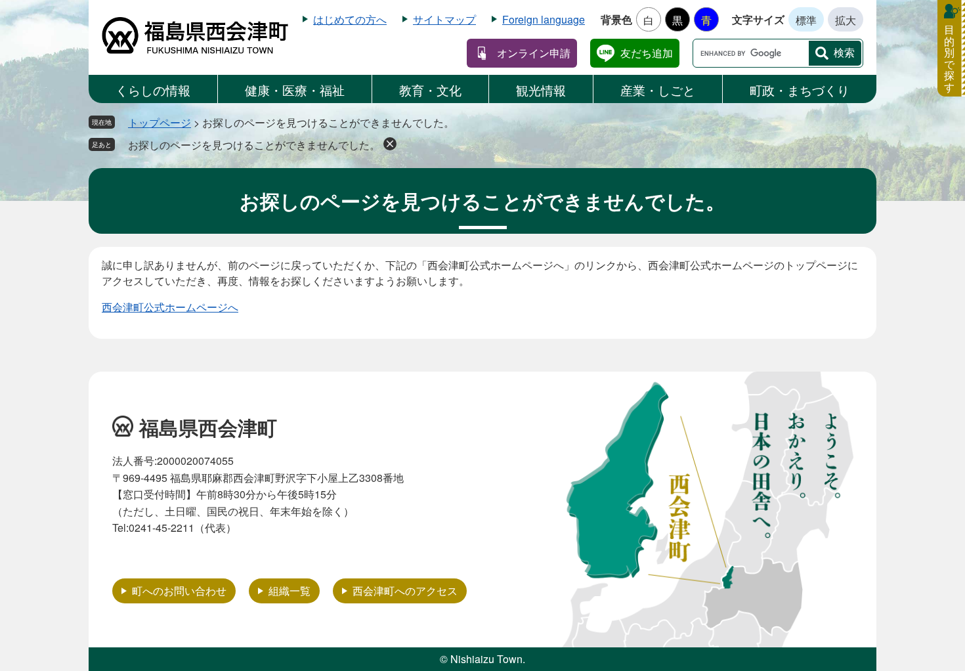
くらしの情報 (153, 89)
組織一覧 (289, 590)
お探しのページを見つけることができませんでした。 (254, 144)
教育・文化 (430, 89)
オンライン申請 (533, 52)
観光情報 (541, 89)
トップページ (159, 122)
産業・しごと (657, 89)
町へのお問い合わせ (179, 590)
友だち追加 (646, 52)
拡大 (845, 20)
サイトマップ (444, 19)
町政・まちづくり (799, 89)
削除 (390, 143)
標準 (806, 20)
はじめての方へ (350, 19)
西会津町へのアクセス (405, 590)
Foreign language (543, 19)
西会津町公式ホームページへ (170, 306)
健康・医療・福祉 (295, 89)
